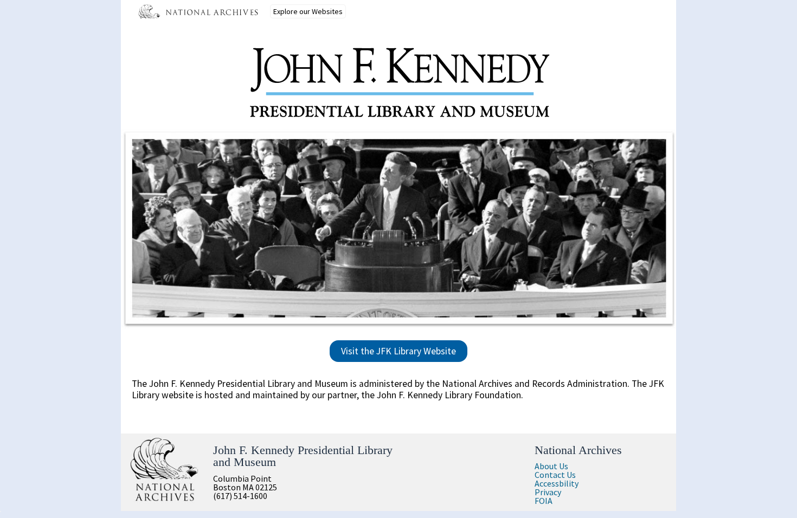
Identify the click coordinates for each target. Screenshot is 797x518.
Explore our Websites (308, 11)
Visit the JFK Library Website (398, 351)
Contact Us (555, 474)
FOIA (543, 500)
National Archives (578, 450)
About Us (551, 466)
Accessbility (557, 483)
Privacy (548, 492)
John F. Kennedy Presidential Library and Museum (303, 456)
